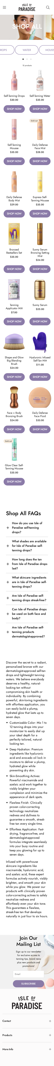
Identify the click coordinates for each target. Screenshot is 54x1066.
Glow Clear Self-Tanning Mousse (14, 467)
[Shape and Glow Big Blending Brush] (14, 342)
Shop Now (14, 109)
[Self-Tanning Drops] (14, 80)
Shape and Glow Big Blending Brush (14, 360)
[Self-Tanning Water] (40, 80)
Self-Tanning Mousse (14, 146)
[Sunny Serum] (40, 289)
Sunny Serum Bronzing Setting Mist (40, 253)
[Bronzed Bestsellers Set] (14, 234)
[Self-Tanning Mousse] (14, 129)
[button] (4, 7)
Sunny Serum (40, 305)
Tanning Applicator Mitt (14, 306)
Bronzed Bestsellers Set (14, 251)
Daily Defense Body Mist (14, 198)
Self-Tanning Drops (14, 96)
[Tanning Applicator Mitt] (14, 289)
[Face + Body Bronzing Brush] (14, 397)
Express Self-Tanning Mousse (40, 198)
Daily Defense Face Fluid (40, 414)
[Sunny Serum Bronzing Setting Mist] (40, 234)
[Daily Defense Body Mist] (14, 181)
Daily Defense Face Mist (40, 146)
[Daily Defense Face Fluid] (40, 397)
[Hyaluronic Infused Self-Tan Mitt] (40, 342)
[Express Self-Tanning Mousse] (40, 181)
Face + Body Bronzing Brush (14, 414)
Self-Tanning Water (40, 96)
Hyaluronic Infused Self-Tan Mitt (39, 359)
